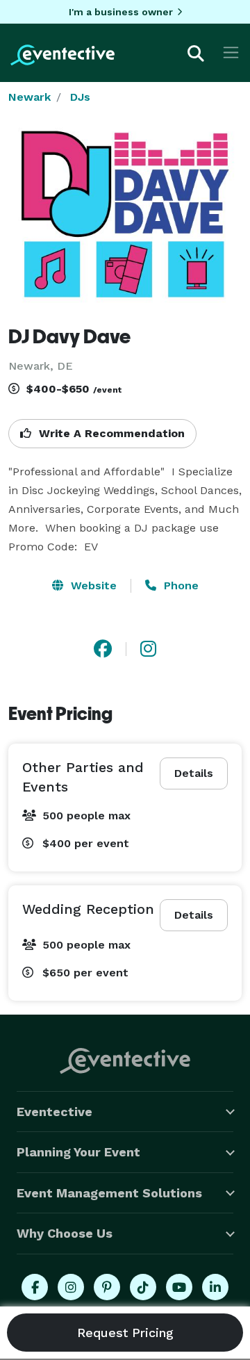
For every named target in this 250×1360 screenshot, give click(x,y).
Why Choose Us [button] (64, 1233)
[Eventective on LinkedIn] (215, 1287)
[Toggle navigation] (231, 52)
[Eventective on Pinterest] (107, 1287)
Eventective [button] (54, 1111)
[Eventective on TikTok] (143, 1287)
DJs (80, 97)
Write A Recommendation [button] (110, 433)
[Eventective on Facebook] (35, 1287)
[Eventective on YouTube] (179, 1287)
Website (92, 585)
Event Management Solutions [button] (109, 1193)
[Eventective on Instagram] (71, 1287)
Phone (179, 585)
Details (193, 773)
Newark (29, 97)
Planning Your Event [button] (78, 1152)
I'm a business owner (121, 11)
